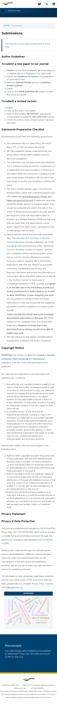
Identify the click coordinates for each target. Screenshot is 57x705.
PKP (9, 657)
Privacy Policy (38, 583)
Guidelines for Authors (28, 76)
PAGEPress (13, 654)
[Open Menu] (3, 10)
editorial (21, 246)
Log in (10, 88)
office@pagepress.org (12, 587)
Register (11, 70)
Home (6, 25)
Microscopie (14, 11)
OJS (21, 657)
